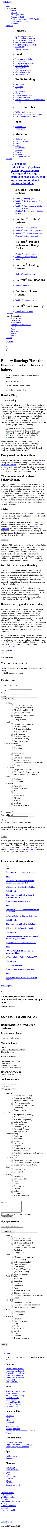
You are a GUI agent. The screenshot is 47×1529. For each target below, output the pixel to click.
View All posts (6, 986)
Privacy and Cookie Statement (21, 849)
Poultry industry (21, 61)
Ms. (16, 686)
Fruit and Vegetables (23, 70)
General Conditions (8, 1506)
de (7, 350)
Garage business (21, 49)
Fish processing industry (24, 63)
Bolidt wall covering (24, 312)
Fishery (18, 152)
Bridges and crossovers (24, 112)
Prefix (3, 693)
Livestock (19, 150)
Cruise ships (20, 139)
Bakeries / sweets (22, 66)
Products (9, 159)
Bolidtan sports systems (25, 300)
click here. (12, 646)
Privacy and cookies (8, 1510)
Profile (13, 10)
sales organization (17, 15)
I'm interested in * (8, 699)
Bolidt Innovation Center (20, 21)
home (8, 6)
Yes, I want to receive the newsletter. (17, 823)
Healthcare (19, 84)
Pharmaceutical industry (24, 36)
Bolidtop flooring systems (26, 198)
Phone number (7, 812)
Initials (4, 696)
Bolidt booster (16, 322)
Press (13, 329)
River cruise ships (22, 141)
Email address (6, 815)
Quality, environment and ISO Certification (27, 19)
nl (6, 346)
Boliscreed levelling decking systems (30, 233)
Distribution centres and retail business (30, 100)
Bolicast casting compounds (26, 236)
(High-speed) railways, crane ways (28, 114)
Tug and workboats (22, 156)
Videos (13, 333)
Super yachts (20, 148)
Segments (9, 26)
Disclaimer (5, 1508)
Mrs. (10, 686)
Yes (27, 830)
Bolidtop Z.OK (22, 259)
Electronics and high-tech (25, 40)
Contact (9, 338)
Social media (15, 331)
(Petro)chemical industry (24, 42)
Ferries (18, 146)
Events (13, 327)
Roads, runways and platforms (27, 116)
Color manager (6, 1495)
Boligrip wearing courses (25, 254)
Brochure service (7, 1493)
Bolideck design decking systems (28, 230)
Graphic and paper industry (25, 45)
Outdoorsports (20, 127)
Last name (5, 691)
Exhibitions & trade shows (21, 325)
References (10, 314)
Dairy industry (20, 68)
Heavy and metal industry (25, 38)
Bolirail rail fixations (24, 285)
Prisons (18, 102)
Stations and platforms (23, 95)
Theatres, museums (22, 97)
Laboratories (20, 91)
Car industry (20, 47)
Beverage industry (22, 74)
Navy (17, 143)
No (32, 830)
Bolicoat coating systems (25, 274)
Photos (13, 335)
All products (28, 173)
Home (8, 1353)
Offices (18, 89)
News (18, 318)
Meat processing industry (24, 59)
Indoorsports (20, 129)
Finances (14, 13)
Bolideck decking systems (26, 228)
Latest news (15, 320)
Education (19, 87)
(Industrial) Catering (23, 72)
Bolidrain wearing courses (26, 257)
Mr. (4, 686)
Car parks (19, 93)
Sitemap (4, 1503)
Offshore (18, 154)
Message (4, 820)
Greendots (14, 23)
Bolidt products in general (13, 673)
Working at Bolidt (17, 17)
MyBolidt (9, 342)
